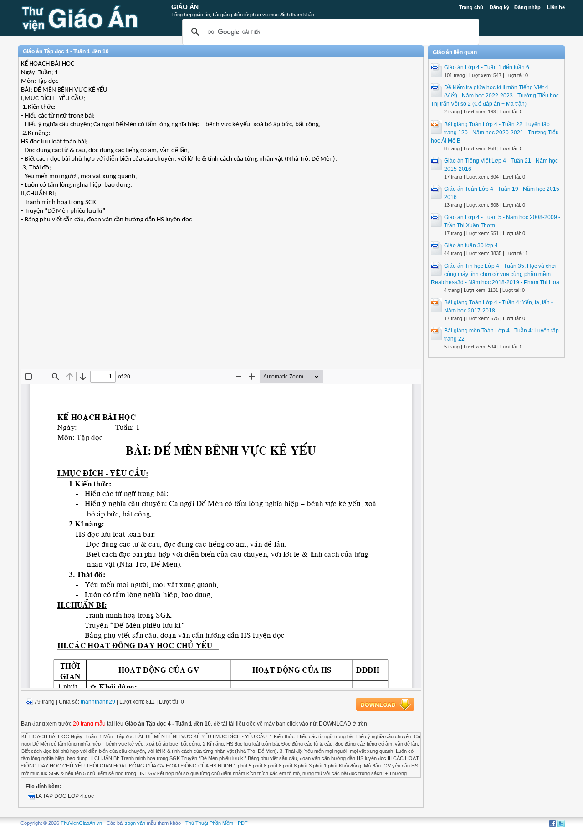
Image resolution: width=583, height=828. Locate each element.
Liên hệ (556, 7)
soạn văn (135, 823)
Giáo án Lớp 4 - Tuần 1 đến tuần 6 (486, 67)
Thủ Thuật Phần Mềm (209, 823)
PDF (243, 823)
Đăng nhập (527, 7)
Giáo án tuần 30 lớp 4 (471, 245)
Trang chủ (471, 7)
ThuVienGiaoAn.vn (81, 823)
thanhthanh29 (98, 702)
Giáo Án (185, 6)
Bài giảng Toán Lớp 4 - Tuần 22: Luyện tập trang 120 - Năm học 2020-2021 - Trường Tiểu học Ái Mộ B (495, 132)
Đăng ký (499, 7)
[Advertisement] (221, 303)
